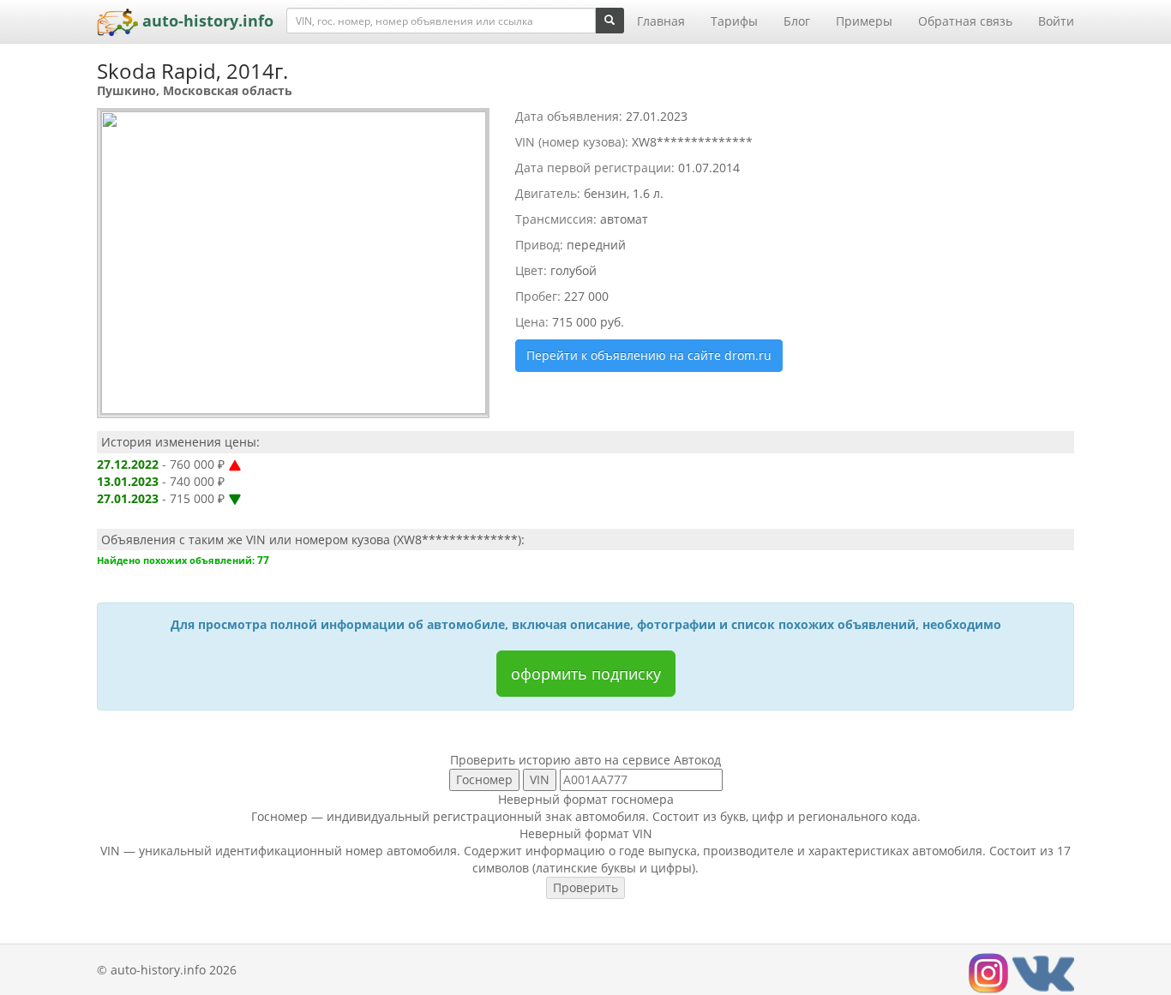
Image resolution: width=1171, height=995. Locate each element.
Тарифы (734, 21)
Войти (1056, 21)
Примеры (864, 21)
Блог (797, 21)
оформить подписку (586, 673)
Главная (661, 21)
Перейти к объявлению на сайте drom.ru (649, 355)
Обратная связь (965, 21)
